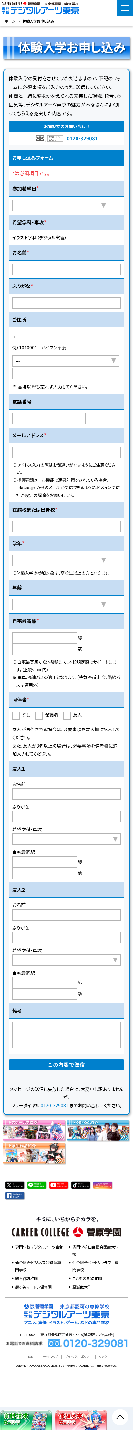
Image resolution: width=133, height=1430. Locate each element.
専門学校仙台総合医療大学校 (95, 1250)
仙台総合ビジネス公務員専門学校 (38, 1266)
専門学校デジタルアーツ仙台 (39, 1247)
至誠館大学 (82, 1287)
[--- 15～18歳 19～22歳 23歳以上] (60, 604)
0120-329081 (82, 138)
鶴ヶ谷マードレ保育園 (33, 1287)
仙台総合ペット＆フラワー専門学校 (95, 1266)
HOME (31, 1356)
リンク (103, 1356)
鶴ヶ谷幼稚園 (26, 1278)
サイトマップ (50, 1356)
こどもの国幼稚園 (87, 1278)
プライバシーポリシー (78, 1356)
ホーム (10, 21)
